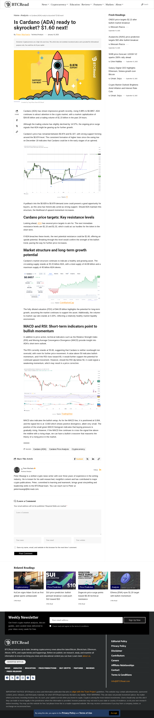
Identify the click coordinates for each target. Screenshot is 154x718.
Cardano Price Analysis (59, 449)
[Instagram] (22, 678)
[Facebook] (7, 678)
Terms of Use (85, 713)
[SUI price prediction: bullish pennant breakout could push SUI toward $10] (61, 581)
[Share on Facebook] (17, 120)
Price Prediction (54, 587)
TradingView (66, 414)
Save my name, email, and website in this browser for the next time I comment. (47, 547)
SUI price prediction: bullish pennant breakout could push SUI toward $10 (59, 595)
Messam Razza (118, 27)
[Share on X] (17, 126)
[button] (114, 713)
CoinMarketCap (67, 302)
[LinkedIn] (100, 470)
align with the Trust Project (84, 692)
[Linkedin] (17, 678)
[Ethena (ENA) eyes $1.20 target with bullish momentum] (125, 581)
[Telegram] (28, 678)
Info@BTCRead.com (120, 681)
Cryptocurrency (78, 449)
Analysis (24, 15)
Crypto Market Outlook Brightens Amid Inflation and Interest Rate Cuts (123, 88)
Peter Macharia (23, 34)
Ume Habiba (116, 61)
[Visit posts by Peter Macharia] (17, 470)
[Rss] (33, 678)
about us (86, 656)
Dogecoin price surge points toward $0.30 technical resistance (90, 595)
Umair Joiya (116, 78)
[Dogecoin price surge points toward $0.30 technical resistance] (93, 581)
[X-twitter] (12, 678)
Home (16, 15)
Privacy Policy (68, 713)
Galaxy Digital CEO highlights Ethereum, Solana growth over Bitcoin (122, 71)
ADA (40, 223)
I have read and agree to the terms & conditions (70, 626)
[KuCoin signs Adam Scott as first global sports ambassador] (29, 581)
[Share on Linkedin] (93, 459)
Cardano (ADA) (39, 449)
